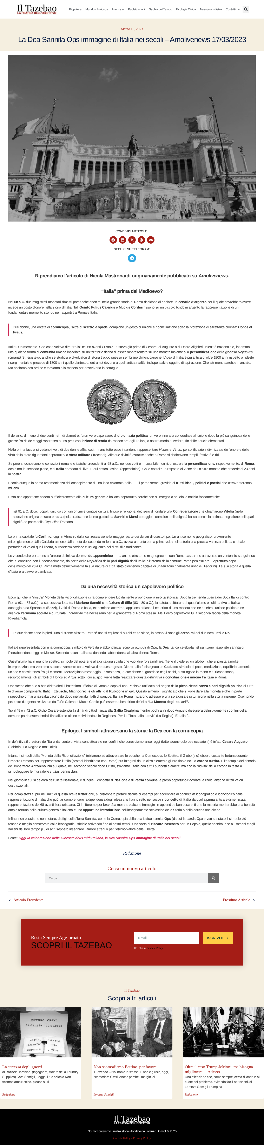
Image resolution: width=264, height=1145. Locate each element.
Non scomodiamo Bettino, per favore (125, 1067)
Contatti (230, 9)
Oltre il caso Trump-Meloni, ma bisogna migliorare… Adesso (219, 1069)
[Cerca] (213, 878)
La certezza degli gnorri (22, 1067)
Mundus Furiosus (96, 9)
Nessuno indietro (211, 9)
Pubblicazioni (136, 9)
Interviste (118, 9)
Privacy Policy (154, 948)
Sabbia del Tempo (160, 9)
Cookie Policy (122, 1138)
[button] (246, 9)
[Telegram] (132, 258)
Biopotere (75, 9)
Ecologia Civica (186, 9)
